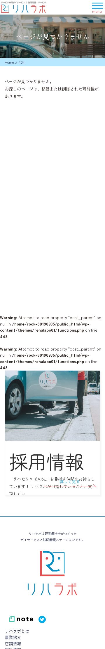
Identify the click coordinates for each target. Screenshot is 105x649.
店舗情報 (13, 643)
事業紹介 (13, 637)
